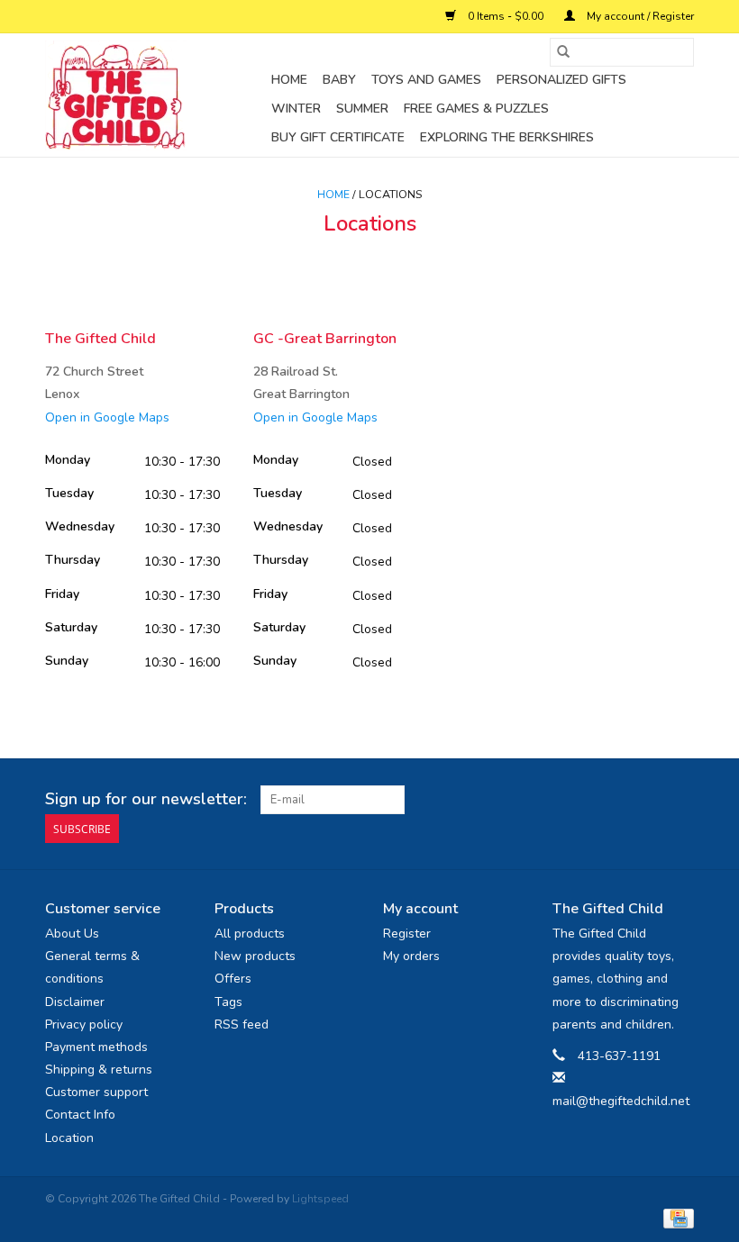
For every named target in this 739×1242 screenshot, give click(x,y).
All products (249, 933)
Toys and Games (426, 79)
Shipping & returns (98, 1069)
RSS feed (241, 1024)
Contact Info (80, 1114)
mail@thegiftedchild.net (620, 1101)
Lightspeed (320, 1199)
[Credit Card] (675, 1217)
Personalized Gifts (561, 79)
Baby (339, 79)
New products (255, 956)
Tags (228, 1002)
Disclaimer (75, 1002)
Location (69, 1138)
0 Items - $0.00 (505, 16)
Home (289, 79)
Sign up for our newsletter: (146, 799)
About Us (72, 933)
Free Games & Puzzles (476, 108)
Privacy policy (84, 1024)
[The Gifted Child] (155, 95)
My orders (411, 956)
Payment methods (96, 1047)
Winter (296, 108)
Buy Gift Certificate (338, 137)
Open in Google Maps (107, 417)
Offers (232, 978)
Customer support (96, 1092)
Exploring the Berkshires (507, 137)
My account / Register (639, 16)
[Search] (563, 52)
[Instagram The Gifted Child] (679, 799)
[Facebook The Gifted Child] (647, 799)
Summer (362, 108)
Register (407, 933)
